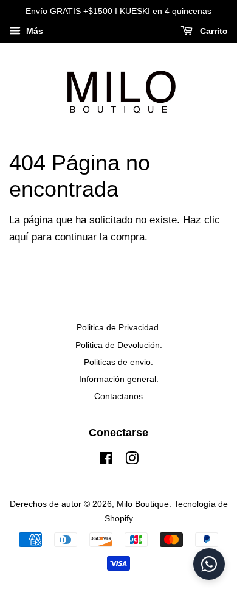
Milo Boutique (143, 504)
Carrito (212, 31)
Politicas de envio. (118, 362)
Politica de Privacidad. (119, 327)
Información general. (119, 379)
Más (33, 31)
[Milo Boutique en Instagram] (132, 460)
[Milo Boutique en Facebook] (106, 460)
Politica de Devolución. (118, 345)
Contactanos (118, 396)
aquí (19, 237)
